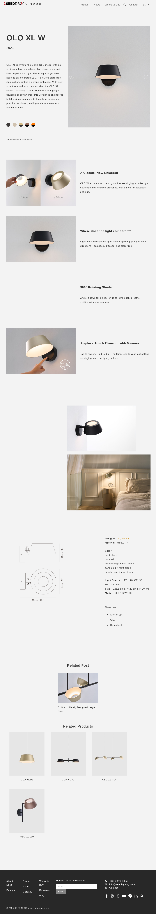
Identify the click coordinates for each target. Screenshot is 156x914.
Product (84, 4)
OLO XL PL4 (109, 779)
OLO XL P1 (27, 779)
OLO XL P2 (68, 779)
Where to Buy (112, 4)
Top (148, 906)
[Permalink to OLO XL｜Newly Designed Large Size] (78, 688)
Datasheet (116, 625)
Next (103, 693)
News (97, 4)
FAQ (41, 895)
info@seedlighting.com (122, 884)
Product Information (21, 139)
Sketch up (116, 614)
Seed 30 (27, 892)
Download (44, 890)
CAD (113, 620)
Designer (11, 890)
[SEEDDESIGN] (28, 5)
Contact (133, 4)
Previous (53, 693)
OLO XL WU (27, 836)
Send (61, 891)
